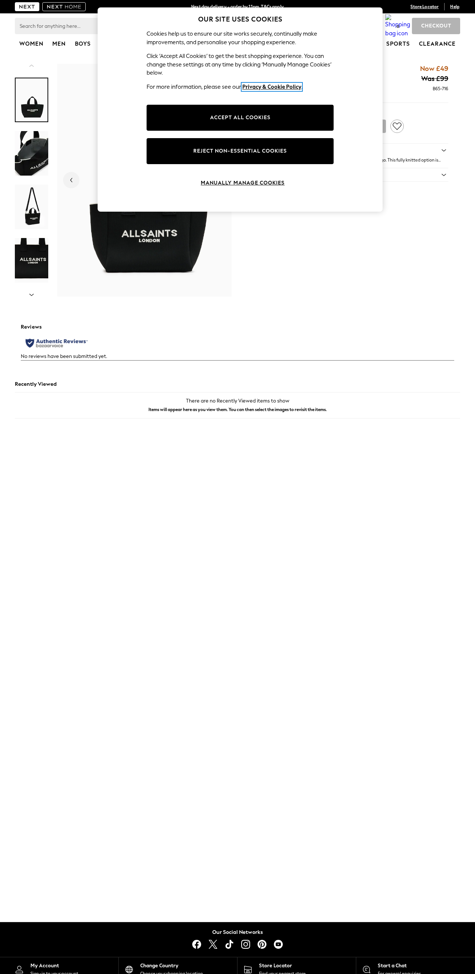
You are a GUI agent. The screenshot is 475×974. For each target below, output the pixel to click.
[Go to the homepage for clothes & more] (27, 6)
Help (454, 6)
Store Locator (424, 6)
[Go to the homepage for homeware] (64, 6)
